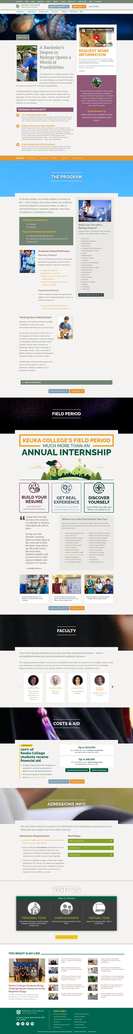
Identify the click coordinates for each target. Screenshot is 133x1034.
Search (99, 1)
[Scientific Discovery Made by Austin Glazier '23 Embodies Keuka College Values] (93, 970)
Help (90, 1)
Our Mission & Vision (80, 1027)
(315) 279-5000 (21, 1020)
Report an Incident (79, 1016)
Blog (81, 12)
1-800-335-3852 (93, 6)
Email (27, 1)
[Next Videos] (112, 687)
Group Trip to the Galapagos (75, 555)
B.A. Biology (31, 224)
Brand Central (58, 1027)
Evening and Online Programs (62, 1019)
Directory (41, 1)
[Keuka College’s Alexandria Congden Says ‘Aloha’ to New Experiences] (93, 961)
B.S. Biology (31, 227)
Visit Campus (74, 848)
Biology (20, 158)
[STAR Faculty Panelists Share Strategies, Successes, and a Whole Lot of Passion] (53, 979)
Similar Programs (33, 382)
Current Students (79, 1024)
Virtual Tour (99, 918)
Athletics (64, 12)
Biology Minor (31, 242)
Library (55, 1)
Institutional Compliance (81, 1014)
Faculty (54, 158)
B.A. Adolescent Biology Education (40, 236)
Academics (20, 12)
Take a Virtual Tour (76, 841)
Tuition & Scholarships (99, 770)
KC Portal (19, 1)
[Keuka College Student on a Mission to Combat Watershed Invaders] (53, 970)
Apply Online (74, 855)
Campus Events (66, 918)
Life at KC (54, 12)
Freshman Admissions (60, 1014)
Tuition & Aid (43, 12)
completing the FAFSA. (38, 777)
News (33, 1)
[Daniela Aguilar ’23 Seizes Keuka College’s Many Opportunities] (53, 996)
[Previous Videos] (20, 687)
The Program (31, 158)
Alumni (63, 1)
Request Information (80, 1022)
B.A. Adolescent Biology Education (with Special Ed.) (47, 239)
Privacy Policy (92, 1031)
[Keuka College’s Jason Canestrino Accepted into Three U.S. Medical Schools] (93, 996)
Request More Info (57, 391)
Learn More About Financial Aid (77, 770)
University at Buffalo (50, 270)
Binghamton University (51, 273)
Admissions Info (77, 158)
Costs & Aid (64, 158)
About (48, 1)
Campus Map (78, 1019)
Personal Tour (34, 918)
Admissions (31, 12)
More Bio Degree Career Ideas (89, 295)
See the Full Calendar (65, 937)
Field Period (74, 12)
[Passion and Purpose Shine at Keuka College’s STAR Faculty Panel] (53, 961)
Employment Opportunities (62, 1024)
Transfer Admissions (60, 1016)
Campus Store (82, 1)
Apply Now (75, 391)
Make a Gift (71, 1)
